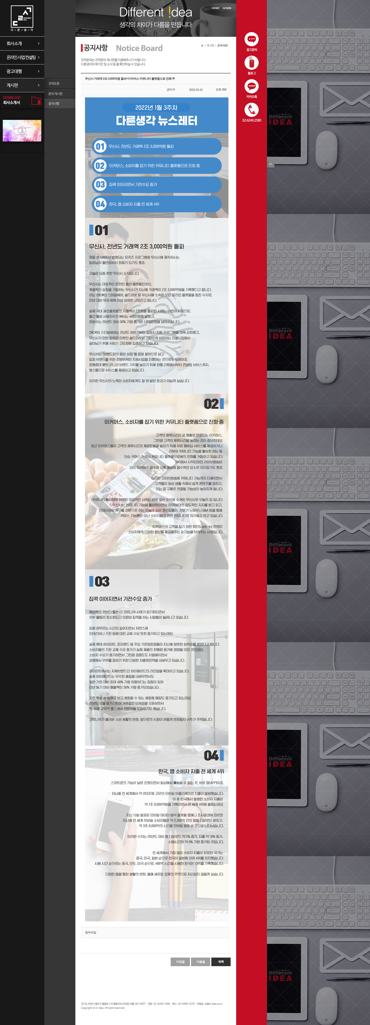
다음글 (201, 961)
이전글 (180, 961)
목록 (221, 961)
